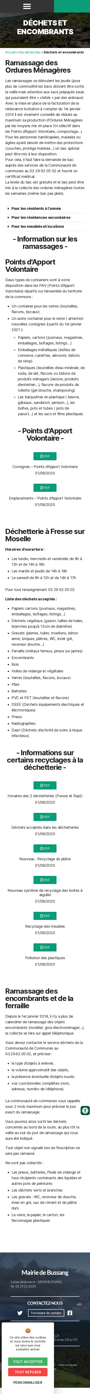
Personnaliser (27, 1382)
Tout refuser (28, 1372)
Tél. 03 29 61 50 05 (23, 1286)
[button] (27, 6)
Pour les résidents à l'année (36, 208)
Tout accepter (28, 1362)
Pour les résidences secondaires (41, 217)
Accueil (10, 52)
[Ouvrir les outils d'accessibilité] (85, 1110)
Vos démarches (30, 52)
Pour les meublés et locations (38, 226)
